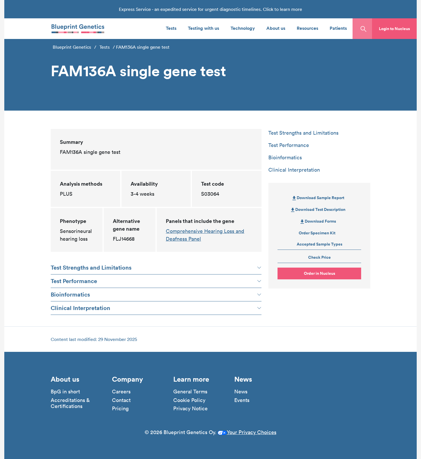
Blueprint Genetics (72, 47)
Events (241, 400)
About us (275, 28)
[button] (394, 28)
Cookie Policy (189, 400)
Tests (171, 28)
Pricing (120, 408)
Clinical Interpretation (80, 308)
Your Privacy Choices (251, 432)
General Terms (190, 392)
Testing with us (203, 28)
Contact (121, 400)
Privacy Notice (190, 408)
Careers (121, 392)
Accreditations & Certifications (70, 403)
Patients (338, 28)
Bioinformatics (70, 294)
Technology (243, 28)
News (240, 392)
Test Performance (74, 281)
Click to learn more (282, 9)
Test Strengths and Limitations (91, 267)
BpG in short (65, 392)
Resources (307, 28)
